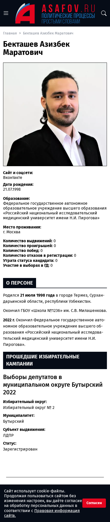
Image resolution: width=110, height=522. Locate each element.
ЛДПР (8, 435)
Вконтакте (12, 177)
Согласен (94, 503)
